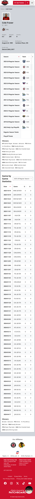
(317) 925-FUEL (8, 470)
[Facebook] (5, 483)
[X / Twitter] (17, 483)
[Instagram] (11, 483)
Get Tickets (20, 3)
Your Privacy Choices (9, 478)
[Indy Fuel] (4, 2)
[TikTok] (23, 483)
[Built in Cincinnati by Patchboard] (17, 491)
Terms (25, 476)
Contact (10, 476)
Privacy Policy (18, 476)
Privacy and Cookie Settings (24, 478)
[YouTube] (29, 483)
